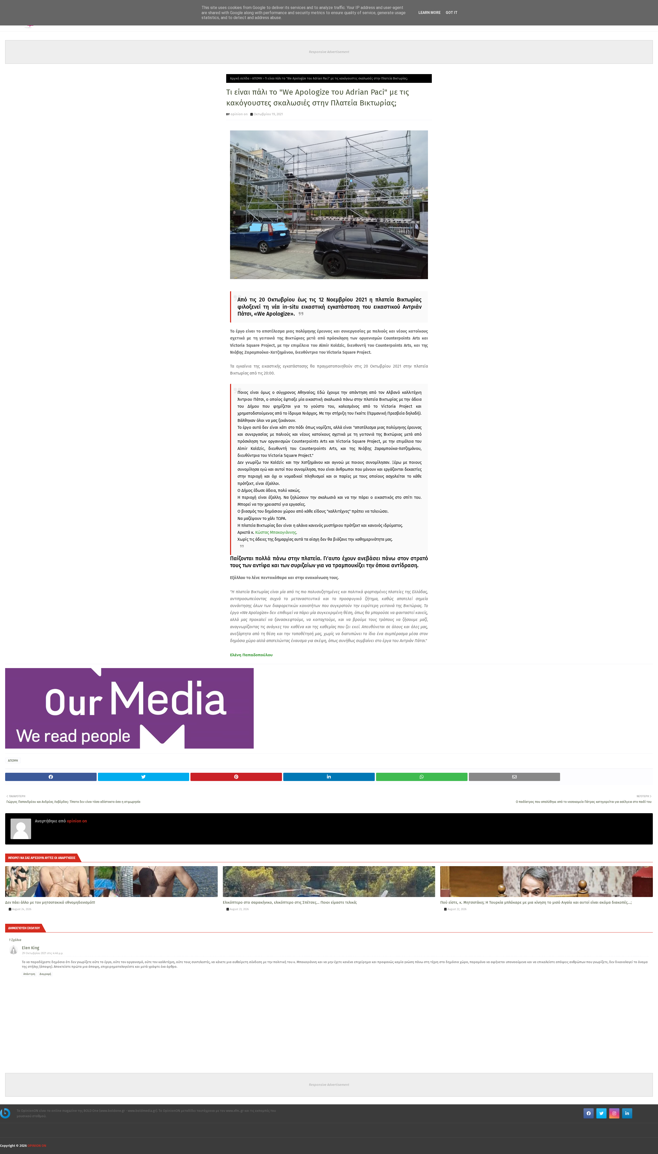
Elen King (30, 947)
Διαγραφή (45, 974)
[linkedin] (627, 1113)
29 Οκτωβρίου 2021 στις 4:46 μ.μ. (42, 953)
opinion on (239, 114)
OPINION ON (37, 1146)
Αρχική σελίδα (239, 78)
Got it (452, 13)
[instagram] (614, 1113)
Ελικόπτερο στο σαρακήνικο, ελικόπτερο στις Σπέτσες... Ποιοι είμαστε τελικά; (290, 902)
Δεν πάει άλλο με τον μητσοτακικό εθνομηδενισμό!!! (50, 902)
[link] (251, 654)
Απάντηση (29, 974)
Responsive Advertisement (329, 52)
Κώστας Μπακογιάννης (275, 532)
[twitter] (601, 1113)
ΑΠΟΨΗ (257, 78)
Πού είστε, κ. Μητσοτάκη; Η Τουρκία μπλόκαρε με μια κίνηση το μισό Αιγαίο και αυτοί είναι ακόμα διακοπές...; (536, 902)
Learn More (429, 13)
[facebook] (588, 1113)
